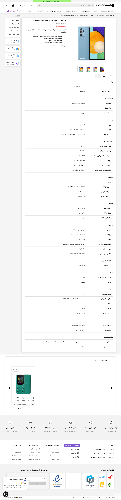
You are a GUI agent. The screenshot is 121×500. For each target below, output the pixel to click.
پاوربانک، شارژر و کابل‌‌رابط (54, 11)
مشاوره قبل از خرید (14, 34)
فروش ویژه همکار (16, 456)
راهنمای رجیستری (14, 31)
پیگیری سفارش (55, 459)
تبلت (95, 11)
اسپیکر (30, 11)
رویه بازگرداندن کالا (14, 27)
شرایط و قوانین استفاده (34, 459)
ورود (29, 6)
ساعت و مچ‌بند (85, 11)
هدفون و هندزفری (71, 11)
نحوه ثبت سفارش (54, 449)
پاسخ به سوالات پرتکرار (34, 456)
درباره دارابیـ (18, 452)
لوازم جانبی (39, 11)
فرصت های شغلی (16, 459)
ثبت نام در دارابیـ (21, 6)
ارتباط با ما (18, 449)
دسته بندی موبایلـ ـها (107, 11)
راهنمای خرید (15, 20)
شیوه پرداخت (55, 452)
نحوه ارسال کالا (15, 24)
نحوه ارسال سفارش (54, 456)
